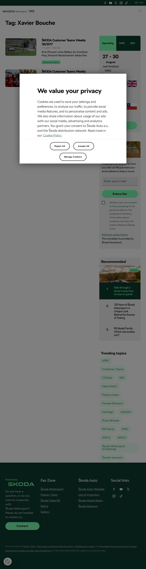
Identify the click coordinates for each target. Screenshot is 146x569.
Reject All (59, 146)
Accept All (83, 146)
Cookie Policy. (52, 135)
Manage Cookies (73, 156)
